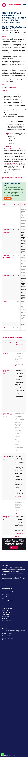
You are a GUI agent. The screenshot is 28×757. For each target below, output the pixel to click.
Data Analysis (5, 616)
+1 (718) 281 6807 (9, 638)
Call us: (3, 638)
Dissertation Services (7, 608)
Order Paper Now (7, 198)
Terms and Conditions (7, 593)
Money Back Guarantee (7, 600)
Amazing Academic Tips (8, 591)
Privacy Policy (5, 595)
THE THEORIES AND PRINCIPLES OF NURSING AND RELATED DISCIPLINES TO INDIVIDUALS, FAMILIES (14, 18)
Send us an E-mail (6, 635)
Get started (14, 548)
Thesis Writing (5, 610)
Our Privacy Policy (6, 620)
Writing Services (6, 598)
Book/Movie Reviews (7, 612)
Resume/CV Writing (6, 614)
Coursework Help (6, 618)
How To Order (5, 597)
